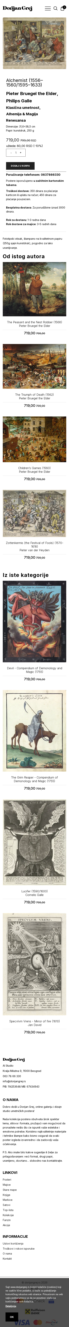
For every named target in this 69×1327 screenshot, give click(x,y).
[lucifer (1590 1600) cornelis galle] (34, 842)
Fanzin (7, 1220)
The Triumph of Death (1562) (34, 396)
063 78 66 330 (12, 1076)
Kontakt (7, 1258)
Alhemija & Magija (22, 114)
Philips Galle (19, 100)
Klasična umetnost (22, 107)
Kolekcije (8, 1215)
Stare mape (10, 1189)
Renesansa (16, 120)
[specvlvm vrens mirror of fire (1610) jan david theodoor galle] (34, 964)
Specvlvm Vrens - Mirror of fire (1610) (34, 1023)
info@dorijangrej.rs (14, 1081)
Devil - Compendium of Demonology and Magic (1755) (34, 670)
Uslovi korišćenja (13, 1243)
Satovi (6, 1204)
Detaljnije (11, 1306)
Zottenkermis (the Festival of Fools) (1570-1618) (34, 546)
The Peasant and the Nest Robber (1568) (34, 324)
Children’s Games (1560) (34, 469)
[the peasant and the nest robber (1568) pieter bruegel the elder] (34, 289)
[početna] (17, 8)
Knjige (6, 1194)
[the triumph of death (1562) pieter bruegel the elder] (34, 366)
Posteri (7, 1179)
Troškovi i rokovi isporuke (19, 1248)
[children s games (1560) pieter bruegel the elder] (34, 439)
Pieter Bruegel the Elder (31, 93)
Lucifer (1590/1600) (34, 893)
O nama (7, 1253)
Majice (7, 1184)
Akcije (6, 1225)
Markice (8, 1199)
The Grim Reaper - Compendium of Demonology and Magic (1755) (34, 779)
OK (12, 1317)
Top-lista (8, 1210)
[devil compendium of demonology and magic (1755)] (34, 621)
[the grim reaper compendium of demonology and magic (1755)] (34, 731)
